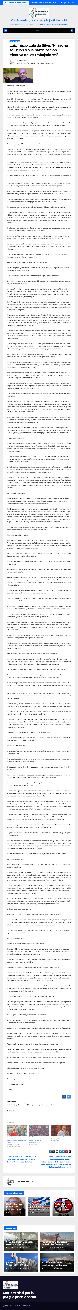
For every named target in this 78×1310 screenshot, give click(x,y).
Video (8, 1239)
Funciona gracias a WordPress (12, 1305)
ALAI (14, 1090)
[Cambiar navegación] (37, 30)
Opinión (45, 1260)
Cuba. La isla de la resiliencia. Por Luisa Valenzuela (53, 1265)
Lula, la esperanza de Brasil (58, 1137)
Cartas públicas (15, 41)
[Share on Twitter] (69, 1098)
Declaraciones (11, 1260)
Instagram (72, 1306)
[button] (68, 30)
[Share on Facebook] (64, 1098)
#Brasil (32, 63)
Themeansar (6, 1307)
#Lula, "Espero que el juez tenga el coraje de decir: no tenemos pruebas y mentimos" (39, 1139)
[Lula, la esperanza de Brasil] (61, 1130)
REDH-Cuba (23, 61)
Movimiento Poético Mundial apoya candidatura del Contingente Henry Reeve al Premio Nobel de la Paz (22, 1159)
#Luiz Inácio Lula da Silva (45, 63)
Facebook (51, 1306)
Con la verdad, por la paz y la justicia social (39, 20)
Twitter (58, 1306)
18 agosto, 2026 (13, 1247)
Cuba (43, 1201)
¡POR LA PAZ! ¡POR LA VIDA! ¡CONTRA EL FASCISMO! (18, 1265)
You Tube (65, 1306)
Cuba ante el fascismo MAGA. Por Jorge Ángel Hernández (55, 1244)
